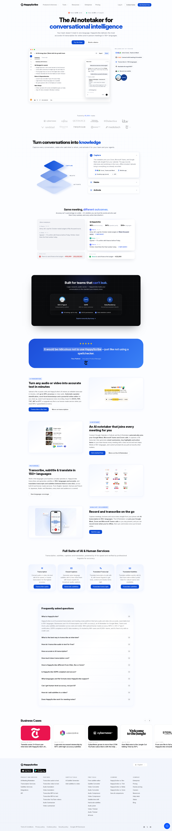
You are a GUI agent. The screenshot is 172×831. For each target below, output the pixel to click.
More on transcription (60, 409)
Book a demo (93, 42)
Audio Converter (93, 790)
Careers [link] (135, 790)
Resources (75, 5)
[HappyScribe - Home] (29, 4)
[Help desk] (167, 826)
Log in (120, 5)
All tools (90, 815)
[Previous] (145, 720)
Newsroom (136, 793)
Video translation (48, 790)
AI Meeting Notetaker (28, 780)
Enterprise (88, 5)
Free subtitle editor (94, 780)
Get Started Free (144, 5)
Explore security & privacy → (86, 318)
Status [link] (135, 799)
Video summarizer (49, 806)
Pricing (97, 5)
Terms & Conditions (27, 827)
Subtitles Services (26, 787)
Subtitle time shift (93, 799)
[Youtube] (150, 827)
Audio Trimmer (92, 812)
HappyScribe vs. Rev (117, 780)
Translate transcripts (100, 587)
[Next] (149, 720)
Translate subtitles (130, 587)
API (22, 793)
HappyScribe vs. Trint (117, 784)
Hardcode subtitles (94, 802)
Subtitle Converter (94, 784)
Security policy (63, 827)
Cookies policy (52, 827)
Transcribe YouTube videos (52, 799)
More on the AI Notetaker (118, 453)
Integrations (24, 790)
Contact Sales (130, 5)
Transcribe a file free (39, 409)
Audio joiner (92, 806)
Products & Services (50, 5)
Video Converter (93, 787)
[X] (147, 827)
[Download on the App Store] (27, 771)
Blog (134, 802)
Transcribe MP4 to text (50, 796)
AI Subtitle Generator (72, 780)
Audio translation (48, 787)
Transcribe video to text (51, 784)
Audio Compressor (94, 793)
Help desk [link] (136, 796)
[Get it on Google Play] (40, 771)
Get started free (97, 453)
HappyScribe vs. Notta (117, 787)
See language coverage (40, 494)
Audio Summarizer (49, 802)
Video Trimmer (93, 809)
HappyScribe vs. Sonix (117, 790)
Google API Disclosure (77, 827)
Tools (64, 5)
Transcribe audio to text (51, 780)
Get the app (95, 532)
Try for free (78, 42)
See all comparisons (117, 793)
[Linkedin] (144, 827)
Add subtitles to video (73, 784)
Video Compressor (94, 796)
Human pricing (137, 787)
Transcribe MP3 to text (50, 793)
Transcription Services (28, 784)
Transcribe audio (42, 587)
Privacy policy (40, 827)
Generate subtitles (71, 587)
